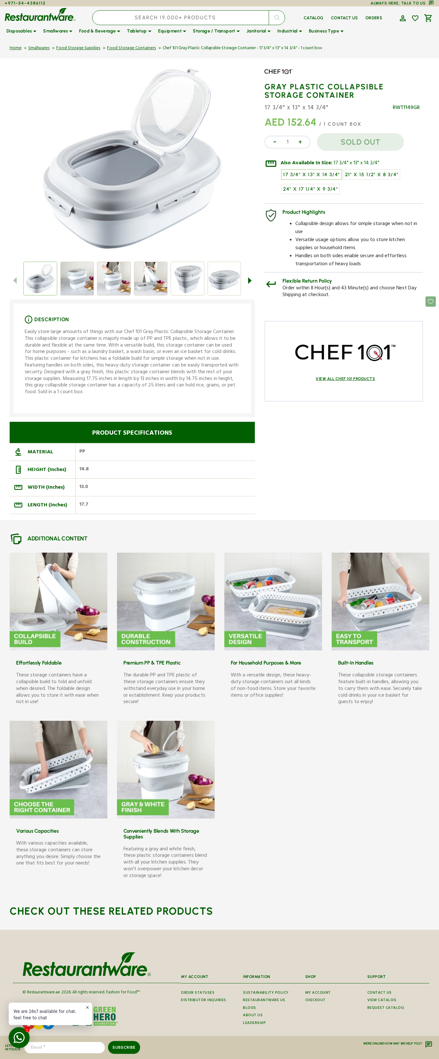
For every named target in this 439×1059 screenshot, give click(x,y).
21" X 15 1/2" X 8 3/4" (372, 174)
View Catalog (382, 1000)
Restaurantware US (264, 1000)
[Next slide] (250, 281)
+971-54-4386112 (25, 3)
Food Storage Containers (131, 48)
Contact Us (379, 994)
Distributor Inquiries (203, 1000)
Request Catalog (385, 1008)
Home (16, 48)
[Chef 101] (283, 76)
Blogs (249, 1008)
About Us (253, 1015)
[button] (402, 18)
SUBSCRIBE (123, 1047)
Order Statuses (197, 994)
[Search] (277, 18)
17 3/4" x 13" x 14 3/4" (356, 163)
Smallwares (38, 48)
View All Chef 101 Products (345, 378)
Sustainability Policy (266, 994)
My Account (318, 994)
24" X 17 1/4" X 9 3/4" (310, 189)
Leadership (254, 1023)
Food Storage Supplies (78, 48)
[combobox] (189, 18)
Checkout (315, 1000)
